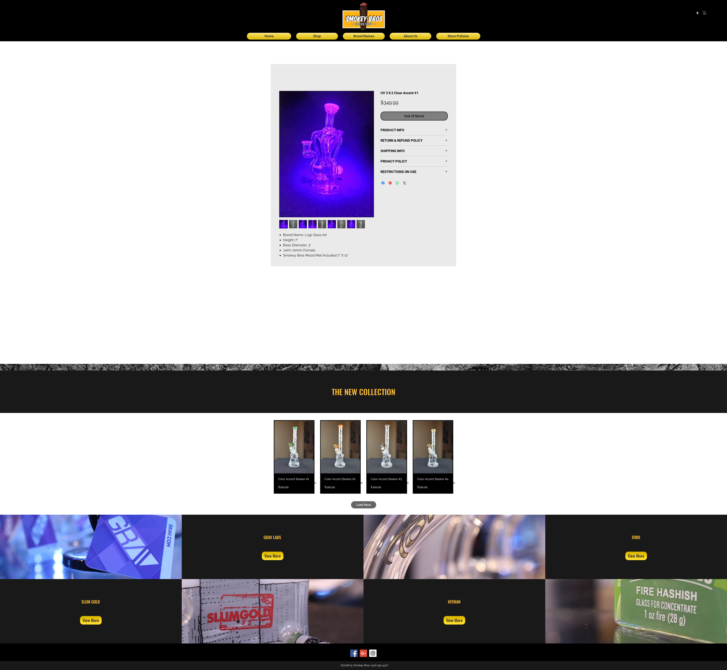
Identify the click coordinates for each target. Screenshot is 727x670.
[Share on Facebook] (383, 183)
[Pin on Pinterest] (390, 183)
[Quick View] (294, 447)
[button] (704, 13)
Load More (363, 505)
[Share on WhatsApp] (397, 183)
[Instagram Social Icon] (373, 653)
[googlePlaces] (697, 13)
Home (283, 77)
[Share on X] (404, 183)
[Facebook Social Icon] (354, 653)
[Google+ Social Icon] (363, 653)
